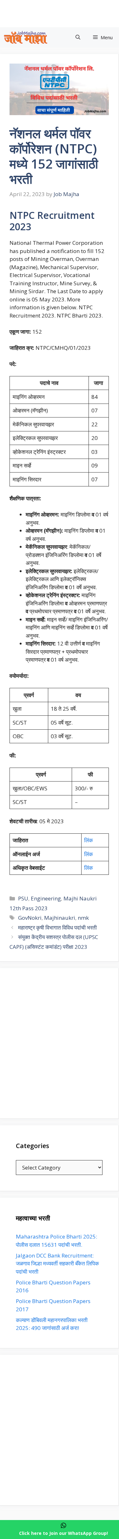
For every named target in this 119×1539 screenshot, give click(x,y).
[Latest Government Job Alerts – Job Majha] (25, 37)
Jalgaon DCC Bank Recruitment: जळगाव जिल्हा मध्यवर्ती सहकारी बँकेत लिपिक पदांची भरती (57, 1263)
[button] (78, 37)
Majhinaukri (59, 917)
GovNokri (30, 917)
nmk (83, 917)
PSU (23, 898)
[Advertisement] (59, 1043)
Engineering (46, 898)
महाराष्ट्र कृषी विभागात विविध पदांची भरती (57, 927)
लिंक (88, 840)
